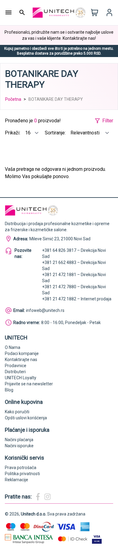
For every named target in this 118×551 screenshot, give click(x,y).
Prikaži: (13, 133)
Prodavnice (15, 365)
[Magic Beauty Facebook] (37, 496)
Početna (13, 99)
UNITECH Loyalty (20, 377)
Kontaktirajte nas (21, 359)
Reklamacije (16, 479)
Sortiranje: (56, 133)
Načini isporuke (19, 445)
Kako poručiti (17, 411)
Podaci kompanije (22, 353)
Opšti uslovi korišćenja (26, 417)
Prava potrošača (20, 467)
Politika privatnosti (22, 473)
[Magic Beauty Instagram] (47, 496)
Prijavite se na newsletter (29, 383)
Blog (9, 389)
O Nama (12, 347)
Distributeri (15, 371)
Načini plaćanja (19, 439)
